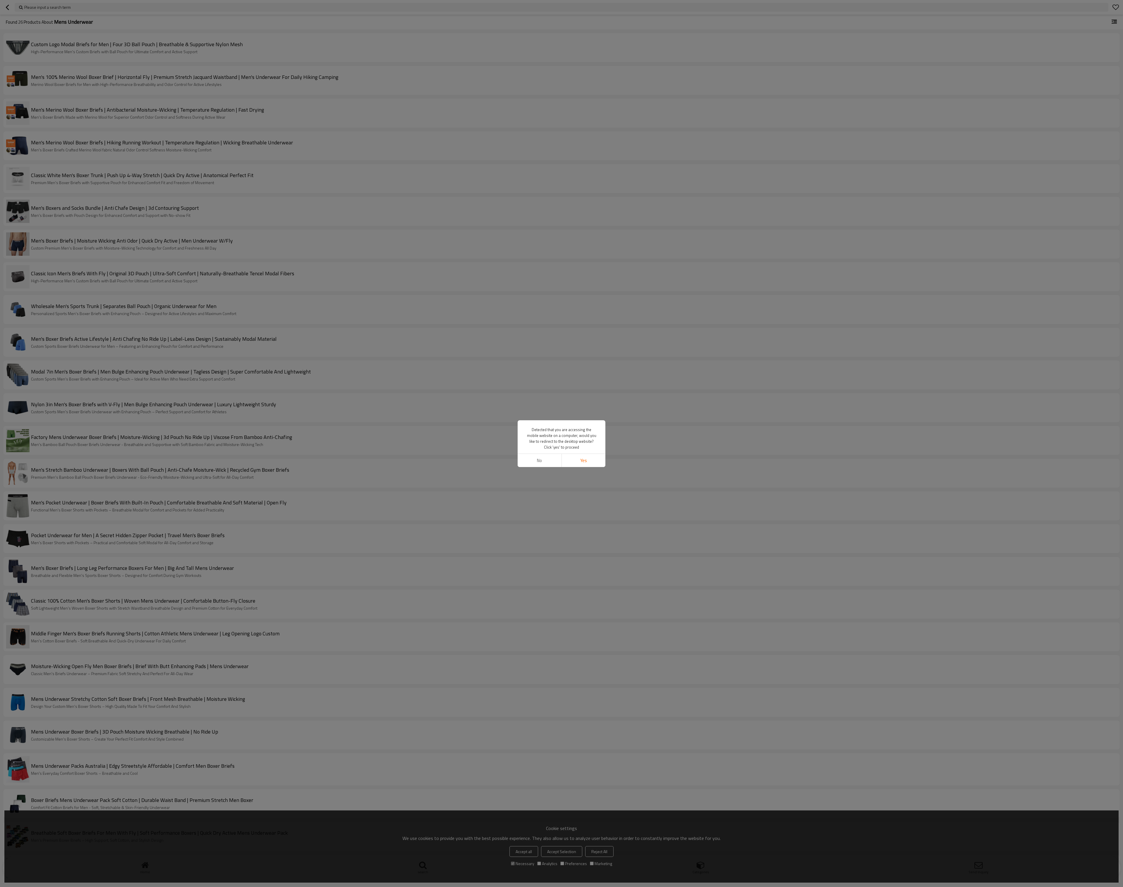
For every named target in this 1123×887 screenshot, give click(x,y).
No (539, 460)
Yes (583, 460)
